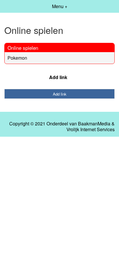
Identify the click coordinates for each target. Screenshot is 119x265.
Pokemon (17, 57)
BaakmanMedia (94, 124)
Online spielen (23, 47)
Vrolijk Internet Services (90, 129)
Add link (58, 77)
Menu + (59, 6)
